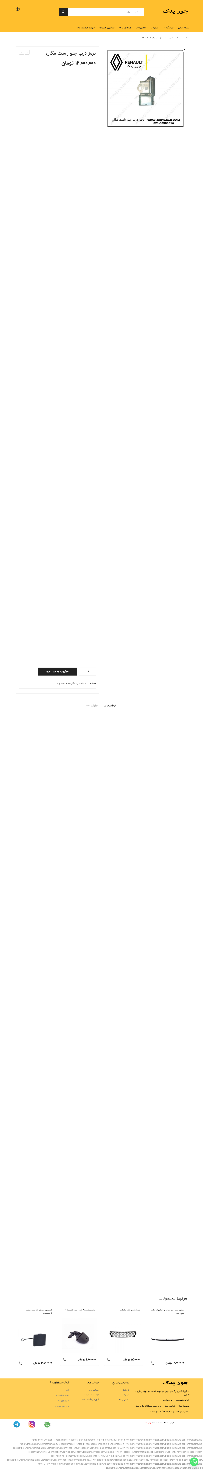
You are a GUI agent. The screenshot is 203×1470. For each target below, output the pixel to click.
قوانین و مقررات (91, 1395)
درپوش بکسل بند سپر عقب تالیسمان (39, 1311)
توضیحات (110, 705)
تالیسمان (36, 1317)
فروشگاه (125, 1390)
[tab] (110, 706)
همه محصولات (63, 683)
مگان (73, 683)
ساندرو (125, 1314)
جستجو (63, 12)
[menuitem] (184, 27)
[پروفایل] (18, 8)
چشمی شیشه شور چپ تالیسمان (80, 1309)
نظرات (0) (92, 705)
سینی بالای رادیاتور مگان (21, 52)
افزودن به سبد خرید (56, 671)
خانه (188, 37)
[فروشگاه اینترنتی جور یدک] (176, 11)
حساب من (94, 1390)
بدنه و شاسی (174, 37)
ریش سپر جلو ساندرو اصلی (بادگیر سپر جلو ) (167, 1311)
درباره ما (125, 1395)
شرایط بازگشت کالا (90, 1399)
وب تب (147, 1423)
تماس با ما (124, 1399)
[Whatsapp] (194, 1461)
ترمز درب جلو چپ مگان (27, 52)
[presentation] (16, 1336)
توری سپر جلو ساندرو (130, 1309)
